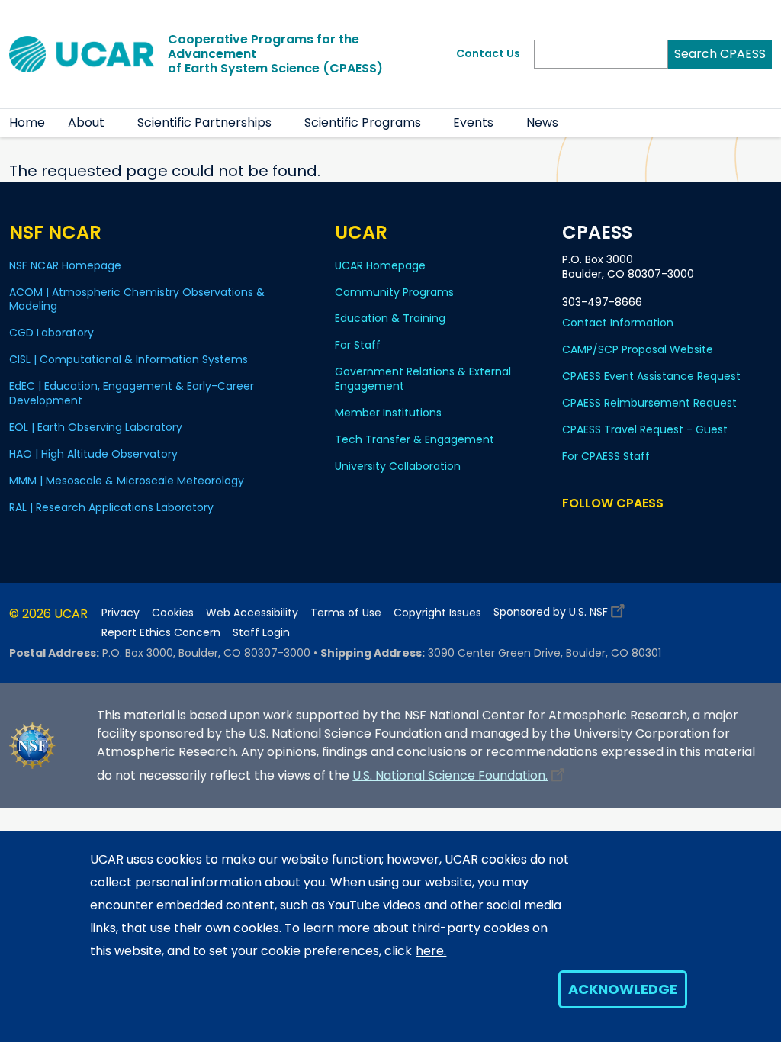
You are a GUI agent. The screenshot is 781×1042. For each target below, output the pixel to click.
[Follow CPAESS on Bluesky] (591, 532)
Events (473, 122)
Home (27, 122)
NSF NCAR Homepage (65, 265)
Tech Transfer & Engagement (414, 439)
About (86, 122)
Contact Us (488, 53)
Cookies (173, 613)
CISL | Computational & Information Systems (128, 359)
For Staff (358, 344)
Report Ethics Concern (160, 633)
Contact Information (617, 322)
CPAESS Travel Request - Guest (645, 429)
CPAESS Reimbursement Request (649, 402)
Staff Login (261, 633)
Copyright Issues (437, 613)
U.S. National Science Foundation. (450, 775)
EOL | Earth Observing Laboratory (95, 427)
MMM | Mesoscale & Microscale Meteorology (126, 480)
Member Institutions (388, 412)
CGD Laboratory (51, 332)
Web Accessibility (252, 613)
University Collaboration (398, 466)
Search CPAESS (720, 54)
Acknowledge (622, 989)
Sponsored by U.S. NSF (550, 611)
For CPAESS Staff (606, 456)
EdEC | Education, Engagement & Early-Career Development (131, 393)
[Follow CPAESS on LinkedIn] (633, 532)
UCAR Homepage (380, 265)
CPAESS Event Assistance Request (651, 376)
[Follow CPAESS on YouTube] (677, 532)
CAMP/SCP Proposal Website (637, 349)
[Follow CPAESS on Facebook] (571, 532)
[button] (114, 123)
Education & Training (390, 318)
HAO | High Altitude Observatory (93, 454)
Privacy (120, 613)
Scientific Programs (362, 122)
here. (431, 951)
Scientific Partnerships (204, 122)
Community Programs (394, 292)
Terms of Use (345, 613)
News (542, 122)
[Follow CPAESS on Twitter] (611, 532)
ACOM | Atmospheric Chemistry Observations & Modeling (137, 299)
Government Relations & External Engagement (423, 379)
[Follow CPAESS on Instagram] (655, 532)
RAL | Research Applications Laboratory (111, 507)
